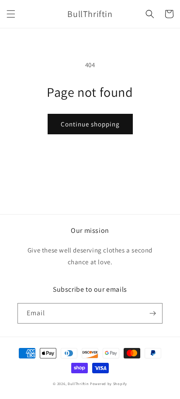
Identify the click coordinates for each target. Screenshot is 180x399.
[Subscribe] (152, 313)
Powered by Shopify (108, 383)
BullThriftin (78, 383)
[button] (11, 14)
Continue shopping (90, 124)
